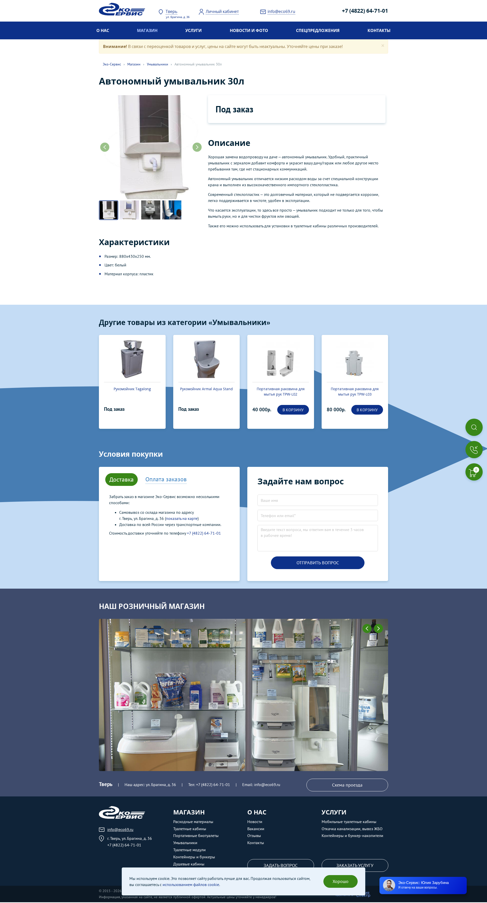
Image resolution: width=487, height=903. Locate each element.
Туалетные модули (189, 849)
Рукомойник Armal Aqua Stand (206, 388)
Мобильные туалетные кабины (349, 821)
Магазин (147, 30)
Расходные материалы (193, 821)
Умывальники (157, 64)
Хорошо (341, 881)
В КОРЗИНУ (293, 409)
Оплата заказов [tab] (166, 479)
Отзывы (254, 835)
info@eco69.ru (267, 784)
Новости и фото (249, 30)
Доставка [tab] (121, 479)
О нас (102, 30)
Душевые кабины (188, 863)
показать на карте (182, 518)
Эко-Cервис (112, 64)
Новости (254, 821)
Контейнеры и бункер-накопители (352, 835)
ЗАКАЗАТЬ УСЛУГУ (354, 865)
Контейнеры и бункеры (194, 856)
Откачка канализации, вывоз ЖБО (352, 828)
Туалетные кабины (189, 828)
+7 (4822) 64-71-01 (365, 11)
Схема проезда (347, 785)
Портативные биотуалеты (196, 835)
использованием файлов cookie (191, 884)
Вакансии (255, 828)
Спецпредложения (318, 30)
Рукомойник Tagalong (132, 388)
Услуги (193, 30)
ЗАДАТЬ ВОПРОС (281, 865)
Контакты (379, 30)
